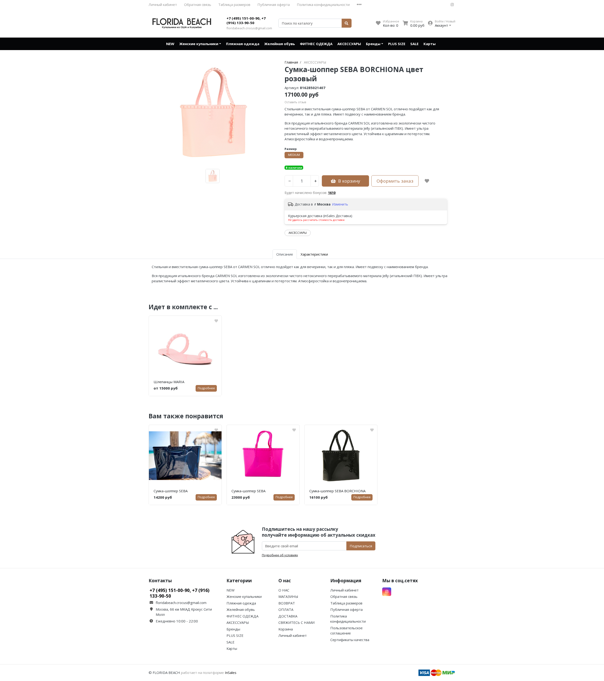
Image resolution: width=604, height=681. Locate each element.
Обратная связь (197, 4)
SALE (414, 43)
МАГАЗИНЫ (288, 596)
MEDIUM (294, 155)
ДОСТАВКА (287, 616)
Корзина (285, 629)
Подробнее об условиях (280, 555)
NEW (170, 43)
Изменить (340, 204)
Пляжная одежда (242, 43)
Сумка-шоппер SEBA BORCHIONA (337, 490)
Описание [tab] (284, 254)
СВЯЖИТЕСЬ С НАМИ (296, 622)
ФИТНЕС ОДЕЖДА (316, 43)
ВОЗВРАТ (286, 603)
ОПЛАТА (285, 609)
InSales (230, 672)
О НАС (283, 590)
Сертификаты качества (349, 639)
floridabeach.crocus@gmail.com (249, 28)
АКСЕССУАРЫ (349, 43)
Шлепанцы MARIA (169, 381)
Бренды (373, 43)
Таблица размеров (234, 4)
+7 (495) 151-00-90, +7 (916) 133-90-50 (246, 20)
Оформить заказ (395, 181)
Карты (430, 43)
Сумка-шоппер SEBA (171, 490)
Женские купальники (198, 43)
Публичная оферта (273, 4)
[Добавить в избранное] (427, 181)
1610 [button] (332, 192)
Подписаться (361, 546)
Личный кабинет (163, 4)
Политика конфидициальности (323, 4)
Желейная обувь (279, 43)
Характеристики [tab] (314, 254)
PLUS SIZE (396, 43)
